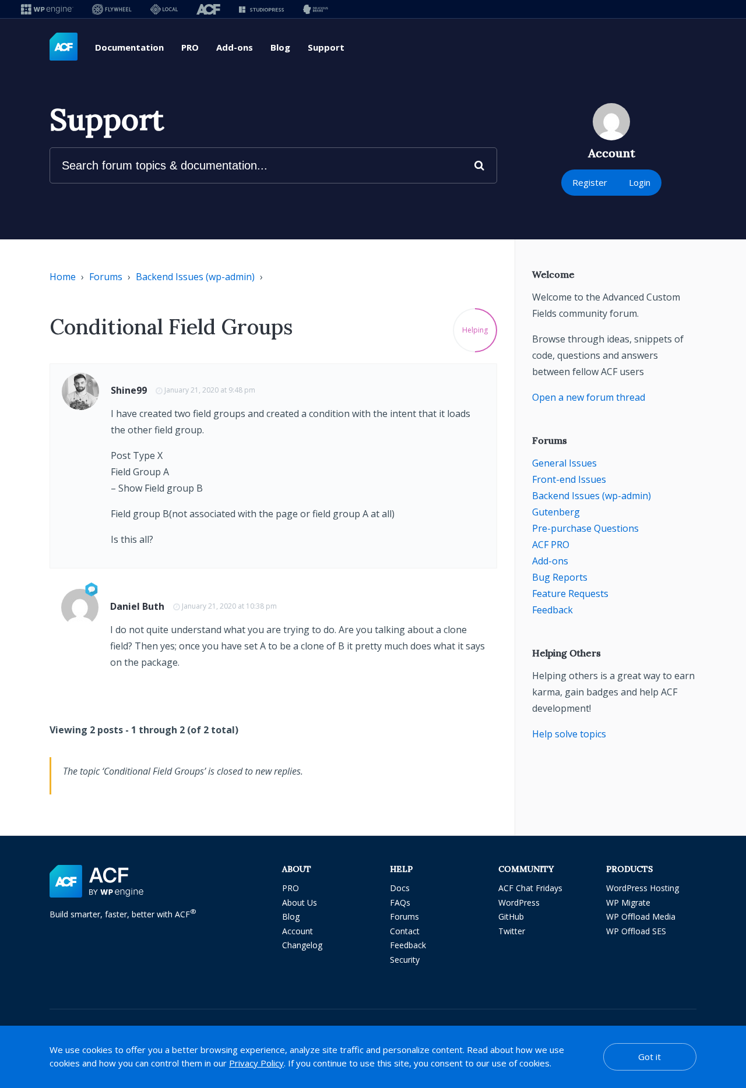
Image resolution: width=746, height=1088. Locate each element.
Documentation (129, 47)
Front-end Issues (569, 479)
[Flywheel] (112, 9)
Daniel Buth (137, 606)
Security (405, 959)
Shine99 (129, 390)
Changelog (302, 945)
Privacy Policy (256, 1063)
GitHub (511, 916)
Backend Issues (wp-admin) (195, 276)
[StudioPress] (261, 9)
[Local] (164, 9)
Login (639, 182)
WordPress (519, 902)
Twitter (511, 931)
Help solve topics (569, 733)
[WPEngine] (47, 9)
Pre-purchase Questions (585, 528)
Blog (280, 47)
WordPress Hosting (642, 887)
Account (297, 931)
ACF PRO (550, 544)
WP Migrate (628, 902)
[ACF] (208, 9)
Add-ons (234, 47)
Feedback (552, 609)
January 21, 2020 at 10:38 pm (229, 606)
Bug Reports (559, 577)
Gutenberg (556, 512)
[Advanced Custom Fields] (63, 47)
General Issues (564, 463)
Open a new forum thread (588, 397)
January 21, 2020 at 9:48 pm (209, 390)
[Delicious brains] (315, 9)
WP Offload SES (636, 931)
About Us (299, 902)
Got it (649, 1056)
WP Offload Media (640, 916)
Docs (400, 887)
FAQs (400, 902)
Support (326, 47)
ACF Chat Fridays (530, 887)
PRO (190, 47)
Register (589, 182)
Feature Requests (570, 593)
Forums (105, 276)
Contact (405, 931)
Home (63, 276)
